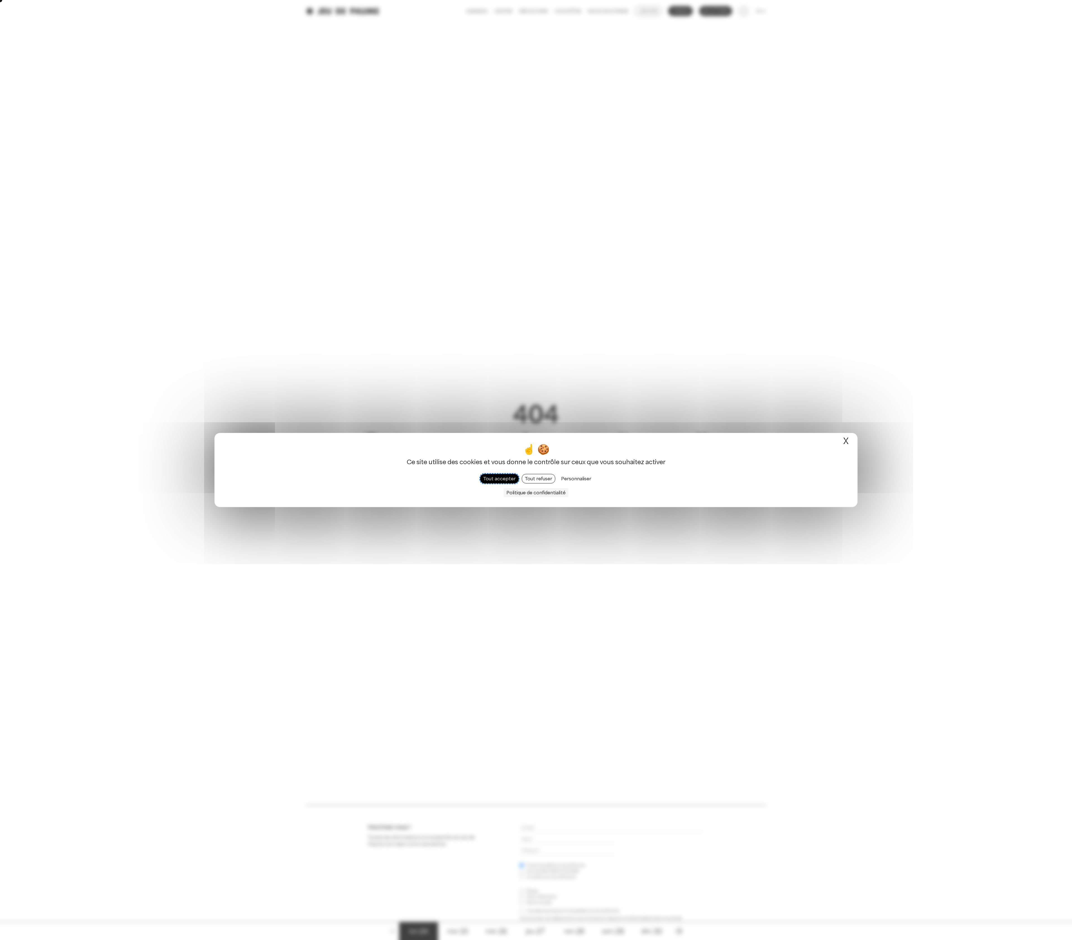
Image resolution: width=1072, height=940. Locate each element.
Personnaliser (576, 478)
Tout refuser (538, 478)
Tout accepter (499, 478)
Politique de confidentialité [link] (536, 492)
